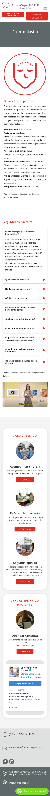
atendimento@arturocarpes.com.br (26, 747)
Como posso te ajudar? (35, 791)
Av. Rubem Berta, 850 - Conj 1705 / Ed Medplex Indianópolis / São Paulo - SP (28, 773)
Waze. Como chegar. (19, 782)
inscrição (25, 479)
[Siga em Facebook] (5, 761)
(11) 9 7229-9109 (21, 734)
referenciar (25, 529)
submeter (25, 581)
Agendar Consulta (37, 16)
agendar (25, 651)
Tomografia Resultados (13, 14)
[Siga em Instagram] (11, 761)
